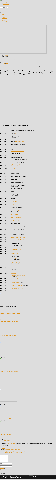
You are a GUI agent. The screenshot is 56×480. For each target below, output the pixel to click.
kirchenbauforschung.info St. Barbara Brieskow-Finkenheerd (13, 450)
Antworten (3, 448)
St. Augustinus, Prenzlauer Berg (15, 258)
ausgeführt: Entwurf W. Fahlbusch (16, 270)
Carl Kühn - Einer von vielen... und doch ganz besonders (12, 449)
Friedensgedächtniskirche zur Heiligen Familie (17, 187)
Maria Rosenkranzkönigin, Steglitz (20, 133)
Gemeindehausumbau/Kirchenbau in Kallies (17, 285)
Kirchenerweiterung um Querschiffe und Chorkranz (18, 275)
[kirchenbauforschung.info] (1, 1)
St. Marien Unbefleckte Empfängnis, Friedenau (17, 151)
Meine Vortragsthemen (5, 19)
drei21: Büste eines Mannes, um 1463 (5, 387)
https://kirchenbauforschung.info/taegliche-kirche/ (9, 309)
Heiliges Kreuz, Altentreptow (23, 174)
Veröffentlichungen (6, 4)
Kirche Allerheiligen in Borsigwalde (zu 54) (17, 288)
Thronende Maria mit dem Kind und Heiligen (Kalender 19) (9, 371)
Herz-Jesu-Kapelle (13, 162)
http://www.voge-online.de (11, 443)
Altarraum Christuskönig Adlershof (16, 262)
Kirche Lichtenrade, (14, 247)
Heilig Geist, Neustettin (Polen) (15, 164)
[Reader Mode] (0, 62)
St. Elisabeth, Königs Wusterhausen (16, 217)
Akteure (3, 14)
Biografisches (5, 5)
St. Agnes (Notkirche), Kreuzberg (15, 165)
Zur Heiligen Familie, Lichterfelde (19, 141)
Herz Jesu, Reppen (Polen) (14, 201)
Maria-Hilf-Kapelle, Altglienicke (15, 220)
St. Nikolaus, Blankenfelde (14, 214)
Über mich (3, 3)
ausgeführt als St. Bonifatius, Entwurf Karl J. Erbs (23, 271)
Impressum (3, 17)
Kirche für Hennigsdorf (14, 253)
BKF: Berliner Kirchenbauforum (6, 15)
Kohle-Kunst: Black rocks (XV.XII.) (5, 434)
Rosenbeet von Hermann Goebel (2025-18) (6, 418)
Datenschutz (3, 16)
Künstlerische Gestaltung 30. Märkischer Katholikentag (18, 239)
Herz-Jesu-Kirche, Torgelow (15, 193)
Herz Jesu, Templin (13, 204)
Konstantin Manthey (7, 55)
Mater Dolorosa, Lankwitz (14, 148)
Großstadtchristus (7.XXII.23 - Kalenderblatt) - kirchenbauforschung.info (15, 451)
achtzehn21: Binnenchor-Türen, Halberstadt (6, 355)
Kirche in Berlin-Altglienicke (15, 282)
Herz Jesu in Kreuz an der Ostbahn (16, 210)
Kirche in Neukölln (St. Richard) (15, 264)
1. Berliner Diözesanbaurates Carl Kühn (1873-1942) (16, 65)
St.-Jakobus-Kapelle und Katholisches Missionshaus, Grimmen (19, 168)
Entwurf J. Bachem (16, 278)
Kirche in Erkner (13, 273)
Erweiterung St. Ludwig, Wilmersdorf (16, 249)
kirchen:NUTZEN (4, 2)
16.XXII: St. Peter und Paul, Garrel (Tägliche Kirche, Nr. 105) (9, 335)
